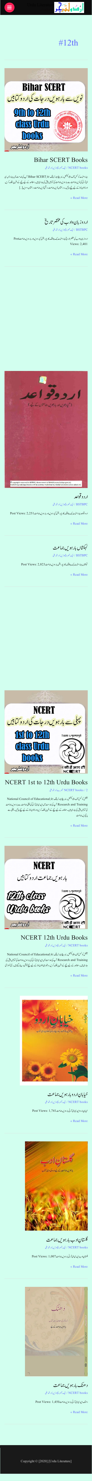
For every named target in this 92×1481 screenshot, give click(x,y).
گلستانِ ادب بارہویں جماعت (67, 1239)
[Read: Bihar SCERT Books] (46, 109)
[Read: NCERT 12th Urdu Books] (46, 887)
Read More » (79, 197)
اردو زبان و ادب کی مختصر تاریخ (66, 222)
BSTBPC (82, 230)
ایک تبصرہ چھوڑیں (59, 168)
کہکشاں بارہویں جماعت (70, 547)
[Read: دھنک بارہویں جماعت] (56, 1331)
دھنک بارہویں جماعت (70, 1385)
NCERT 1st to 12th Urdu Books (46, 782)
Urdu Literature (40, 5)
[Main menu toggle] (9, 8)
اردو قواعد (81, 496)
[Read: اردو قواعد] (46, 429)
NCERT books (78, 168)
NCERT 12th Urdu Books (54, 937)
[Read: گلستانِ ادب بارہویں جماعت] (56, 1186)
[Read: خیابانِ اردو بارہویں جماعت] (54, 1040)
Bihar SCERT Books (61, 160)
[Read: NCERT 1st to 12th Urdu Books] (46, 732)
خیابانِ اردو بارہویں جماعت (67, 1094)
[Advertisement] (46, 321)
